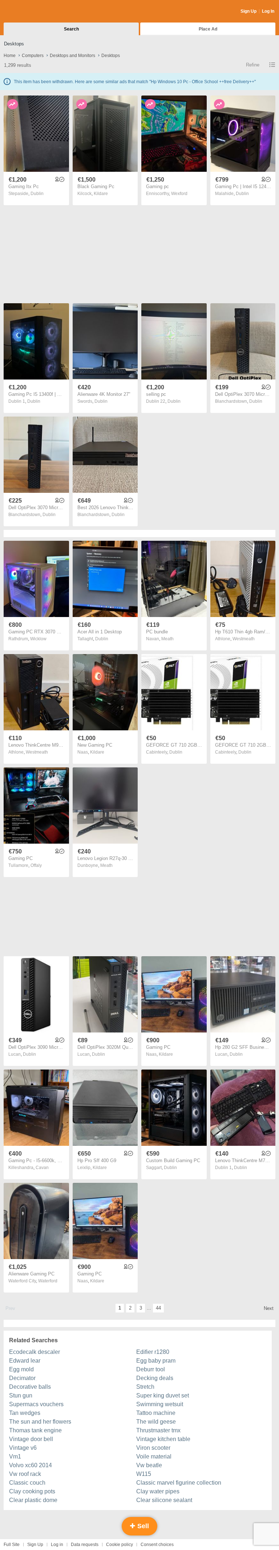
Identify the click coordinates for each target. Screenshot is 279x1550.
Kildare (101, 193)
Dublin (37, 193)
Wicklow (38, 638)
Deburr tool (150, 1369)
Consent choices (157, 1544)
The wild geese (156, 1422)
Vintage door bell (31, 1439)
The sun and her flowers (40, 1422)
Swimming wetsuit (159, 1404)
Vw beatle (149, 1465)
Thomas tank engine (35, 1430)
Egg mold (21, 1369)
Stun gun (20, 1395)
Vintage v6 (23, 1448)
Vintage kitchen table (163, 1439)
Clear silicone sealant (164, 1500)
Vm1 (15, 1456)
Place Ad (208, 29)
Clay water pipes (157, 1491)
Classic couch (27, 1483)
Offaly (36, 865)
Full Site (12, 1544)
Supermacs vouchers (36, 1404)
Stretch (145, 1387)
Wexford (179, 193)
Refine (252, 65)
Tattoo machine (155, 1413)
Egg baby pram (155, 1361)
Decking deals (154, 1378)
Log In (268, 11)
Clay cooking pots (32, 1491)
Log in (57, 1544)
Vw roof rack (25, 1474)
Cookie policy (119, 1544)
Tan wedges (24, 1413)
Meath (167, 638)
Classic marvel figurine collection (178, 1483)
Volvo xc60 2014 (30, 1465)
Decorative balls (30, 1387)
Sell (142, 1526)
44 (158, 1308)
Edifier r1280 (152, 1352)
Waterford (47, 1280)
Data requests (84, 1544)
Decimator (22, 1378)
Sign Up (248, 11)
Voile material (153, 1456)
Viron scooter (153, 1448)
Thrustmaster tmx (158, 1430)
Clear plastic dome (33, 1500)
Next (269, 1308)
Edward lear (24, 1361)
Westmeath (243, 638)
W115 (143, 1474)
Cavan (42, 1167)
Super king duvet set (162, 1395)
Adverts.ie (32, 12)
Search (71, 29)
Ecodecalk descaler (34, 1352)
